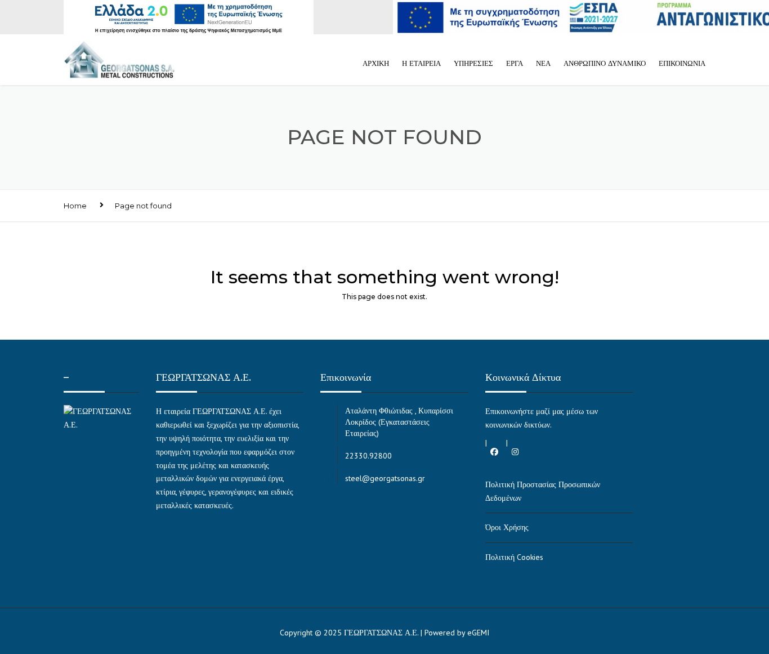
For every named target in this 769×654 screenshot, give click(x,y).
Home (75, 205)
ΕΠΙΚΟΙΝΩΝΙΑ (682, 63)
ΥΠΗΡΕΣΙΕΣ (473, 63)
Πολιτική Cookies (514, 557)
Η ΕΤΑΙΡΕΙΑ (421, 63)
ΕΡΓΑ (514, 63)
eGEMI (478, 633)
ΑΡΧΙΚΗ (376, 63)
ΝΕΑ (543, 63)
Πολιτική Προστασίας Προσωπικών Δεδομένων (542, 491)
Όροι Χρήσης (507, 527)
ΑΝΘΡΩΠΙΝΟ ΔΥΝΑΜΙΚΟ (605, 63)
